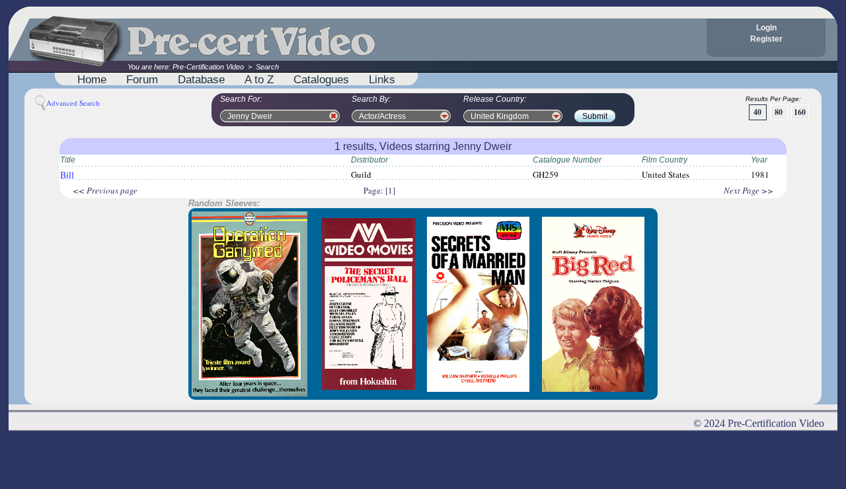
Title (67, 160)
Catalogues (321, 79)
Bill (67, 175)
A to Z (259, 79)
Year (759, 160)
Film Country (664, 160)
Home (91, 79)
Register (766, 39)
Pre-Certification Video (208, 67)
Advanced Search (73, 103)
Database (201, 79)
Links (382, 79)
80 (779, 112)
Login (766, 27)
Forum (142, 79)
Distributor (369, 160)
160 (800, 112)
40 (757, 112)
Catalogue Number (567, 160)
